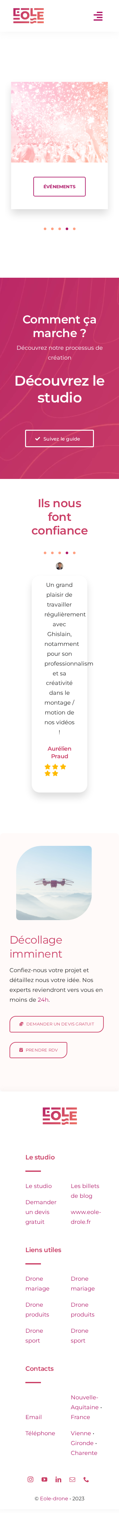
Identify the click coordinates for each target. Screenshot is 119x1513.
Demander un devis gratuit (40, 1212)
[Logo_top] (59, 1110)
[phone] (86, 1479)
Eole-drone (54, 1498)
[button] (45, 229)
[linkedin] (58, 1479)
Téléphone (40, 1433)
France (80, 1417)
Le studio (38, 1186)
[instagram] (30, 1479)
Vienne (81, 1433)
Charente (84, 1453)
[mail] (72, 1479)
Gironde (82, 1443)
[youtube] (44, 1479)
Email (33, 1417)
